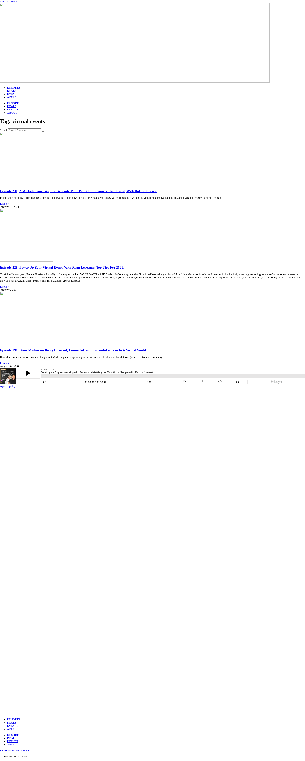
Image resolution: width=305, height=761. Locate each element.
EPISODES (13, 87)
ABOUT (12, 97)
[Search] (43, 131)
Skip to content (8, 1)
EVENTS (12, 93)
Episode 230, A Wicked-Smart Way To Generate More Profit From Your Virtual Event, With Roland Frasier (78, 191)
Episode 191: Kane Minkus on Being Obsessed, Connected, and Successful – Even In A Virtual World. (73, 350)
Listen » (4, 203)
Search (4, 130)
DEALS (11, 90)
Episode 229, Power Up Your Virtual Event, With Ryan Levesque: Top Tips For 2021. (62, 267)
